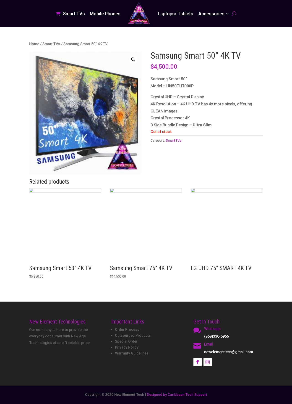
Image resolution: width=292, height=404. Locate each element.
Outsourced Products (133, 335)
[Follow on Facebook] (197, 362)
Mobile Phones (105, 13)
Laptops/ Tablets (175, 13)
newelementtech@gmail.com (228, 352)
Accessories (211, 13)
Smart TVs (74, 13)
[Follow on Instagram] (207, 362)
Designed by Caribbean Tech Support (177, 395)
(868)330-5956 (216, 336)
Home (34, 44)
